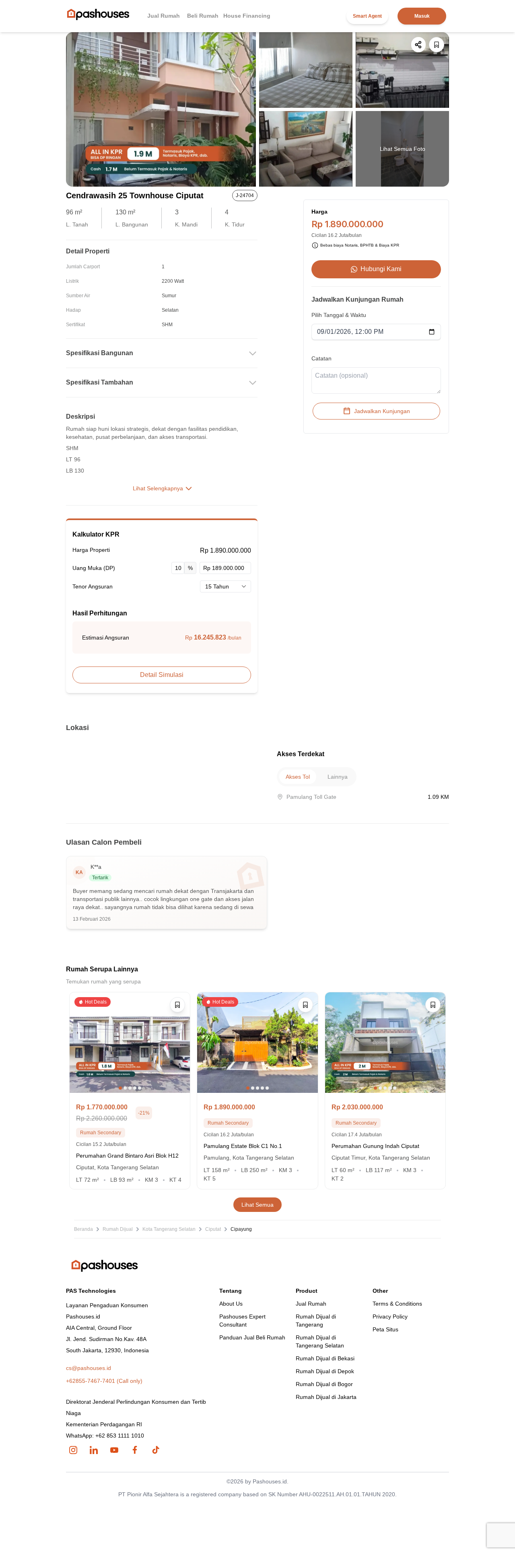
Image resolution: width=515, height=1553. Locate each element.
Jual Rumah (163, 15)
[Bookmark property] (436, 44)
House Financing (246, 15)
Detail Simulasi (161, 674)
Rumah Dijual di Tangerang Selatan (320, 1341)
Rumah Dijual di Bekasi (325, 1358)
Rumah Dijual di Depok (325, 1371)
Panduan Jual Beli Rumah (252, 1337)
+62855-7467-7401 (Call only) (104, 1381)
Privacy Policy (390, 1316)
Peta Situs (385, 1329)
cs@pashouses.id (88, 1368)
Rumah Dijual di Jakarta (326, 1397)
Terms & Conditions (397, 1303)
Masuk (422, 16)
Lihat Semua (257, 1204)
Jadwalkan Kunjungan (382, 411)
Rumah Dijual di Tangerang (316, 1320)
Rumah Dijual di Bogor (324, 1384)
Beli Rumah (202, 15)
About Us (231, 1303)
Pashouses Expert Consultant (242, 1320)
